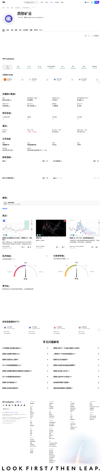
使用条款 (51, 451)
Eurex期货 (51, 424)
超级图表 (32, 403)
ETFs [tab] (40, 30)
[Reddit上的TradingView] (24, 405)
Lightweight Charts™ (95, 406)
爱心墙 (71, 405)
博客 (50, 433)
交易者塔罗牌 (52, 444)
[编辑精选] (4, 221)
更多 (62, 2)
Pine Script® (33, 446)
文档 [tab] (12, 30)
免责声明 (51, 452)
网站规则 (72, 410)
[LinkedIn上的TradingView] (15, 405)
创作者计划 (73, 408)
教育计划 (92, 419)
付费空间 (72, 429)
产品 (42, 2)
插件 (91, 403)
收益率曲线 (32, 441)
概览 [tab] (3, 30)
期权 (31, 443)
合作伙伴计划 (93, 417)
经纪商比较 (51, 416)
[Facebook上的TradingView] (6, 405)
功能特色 (51, 403)
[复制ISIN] (42, 150)
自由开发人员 (73, 427)
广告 (91, 414)
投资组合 (32, 439)
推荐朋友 (72, 406)
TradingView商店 (53, 443)
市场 (51, 2)
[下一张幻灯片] (99, 228)
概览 (50, 413)
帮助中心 (51, 435)
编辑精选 (72, 419)
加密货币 (32, 413)
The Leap (51, 417)
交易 (71, 416)
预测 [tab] (31, 30)
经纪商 (57, 2)
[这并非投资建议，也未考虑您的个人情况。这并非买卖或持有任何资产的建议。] (14, 259)
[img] (41, 17)
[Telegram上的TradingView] (18, 405)
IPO (31, 435)
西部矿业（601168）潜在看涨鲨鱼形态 (82, 238)
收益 (31, 432)
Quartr (12, 421)
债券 (31, 411)
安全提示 (51, 459)
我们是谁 (51, 430)
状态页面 (51, 462)
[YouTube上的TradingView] (9, 405)
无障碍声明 (51, 457)
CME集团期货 (52, 422)
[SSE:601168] (4, 235)
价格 (50, 405)
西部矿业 (38, 238)
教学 (71, 417)
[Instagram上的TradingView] (12, 405)
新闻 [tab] (16, 30)
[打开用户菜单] (91, 2)
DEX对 (31, 416)
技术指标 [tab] (25, 30)
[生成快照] (85, 35)
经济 (31, 430)
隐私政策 (51, 454)
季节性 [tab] (36, 30)
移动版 (31, 451)
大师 (71, 425)
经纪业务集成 (93, 416)
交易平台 (92, 410)
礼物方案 (51, 408)
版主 (71, 411)
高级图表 (92, 408)
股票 (31, 408)
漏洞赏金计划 (52, 460)
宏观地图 (32, 444)
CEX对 (31, 414)
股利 (31, 433)
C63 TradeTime (53, 446)
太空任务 (51, 432)
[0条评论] (92, 247)
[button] (44, 2)
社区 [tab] (20, 30)
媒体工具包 (51, 438)
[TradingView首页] (3, 2)
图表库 (91, 405)
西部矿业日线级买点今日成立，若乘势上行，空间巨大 (17, 238)
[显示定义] (5, 98)
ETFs (31, 409)
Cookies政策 (52, 455)
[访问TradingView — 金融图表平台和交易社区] (8, 59)
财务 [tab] (8, 30)
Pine (31, 417)
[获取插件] (89, 35)
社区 (46, 2)
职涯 (50, 436)
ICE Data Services (12, 412)
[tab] (43, 161)
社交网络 (72, 403)
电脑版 (31, 452)
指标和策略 (73, 424)
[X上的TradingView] (3, 405)
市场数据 (51, 406)
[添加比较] (22, 79)
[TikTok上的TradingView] (21, 405)
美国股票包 (51, 425)
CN (88, 2)
